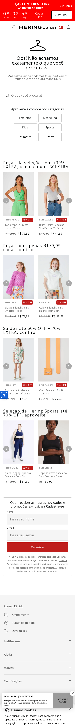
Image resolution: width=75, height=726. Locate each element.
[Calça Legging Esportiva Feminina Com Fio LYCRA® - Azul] (18, 442)
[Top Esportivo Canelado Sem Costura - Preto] (53, 442)
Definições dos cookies (38, 719)
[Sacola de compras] (68, 27)
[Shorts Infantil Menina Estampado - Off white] (18, 359)
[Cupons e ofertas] (61, 27)
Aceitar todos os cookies (37, 712)
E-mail (10, 527)
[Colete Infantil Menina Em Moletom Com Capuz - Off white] (53, 277)
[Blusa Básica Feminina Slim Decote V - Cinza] (53, 194)
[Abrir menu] (5, 27)
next (69, 366)
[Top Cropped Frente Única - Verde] (18, 194)
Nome (10, 512)
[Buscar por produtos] (13, 27)
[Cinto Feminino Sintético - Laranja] (53, 359)
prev (6, 366)
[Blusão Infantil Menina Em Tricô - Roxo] (18, 277)
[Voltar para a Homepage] (38, 27)
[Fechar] (70, 688)
